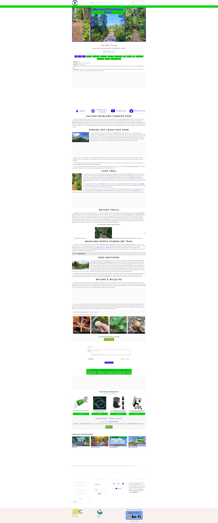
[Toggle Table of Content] (113, 52)
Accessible (88, 56)
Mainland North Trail (77, 122)
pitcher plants (86, 180)
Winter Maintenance (116, 58)
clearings (138, 214)
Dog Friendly (103, 56)
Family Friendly (118, 56)
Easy (77, 6)
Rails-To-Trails (130, 244)
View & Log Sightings (109, 339)
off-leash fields (117, 133)
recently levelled (122, 268)
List (81, 498)
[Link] (100, 354)
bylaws (98, 164)
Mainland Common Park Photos (110, 224)
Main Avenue (124, 189)
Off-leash (129, 56)
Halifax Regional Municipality (109, 45)
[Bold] (92, 354)
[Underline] (96, 354)
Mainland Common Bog (135, 177)
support (74, 222)
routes (116, 122)
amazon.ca (81, 413)
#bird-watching (91, 125)
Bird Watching (96, 56)
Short (83, 56)
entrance (86, 159)
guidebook (107, 276)
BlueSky (119, 488)
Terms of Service (130, 509)
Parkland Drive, (100, 247)
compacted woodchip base (106, 175)
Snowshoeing (100, 58)
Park (134, 56)
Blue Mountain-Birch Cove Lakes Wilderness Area (102, 262)
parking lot (137, 190)
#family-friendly (97, 249)
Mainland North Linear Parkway (105, 190)
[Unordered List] (97, 354)
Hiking (79, 56)
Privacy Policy (138, 509)
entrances (111, 140)
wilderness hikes (106, 219)
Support (109, 426)
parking (139, 122)
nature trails (130, 174)
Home (73, 6)
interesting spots (127, 214)
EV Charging (110, 56)
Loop (124, 56)
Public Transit (139, 56)
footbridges (102, 184)
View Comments (109, 362)
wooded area (97, 157)
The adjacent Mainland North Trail (130, 166)
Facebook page (114, 222)
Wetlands (107, 58)
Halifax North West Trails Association (130, 184)
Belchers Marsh (137, 260)
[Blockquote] (99, 354)
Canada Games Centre (123, 119)
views (76, 216)
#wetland (110, 178)
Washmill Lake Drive (111, 247)
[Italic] (94, 354)
